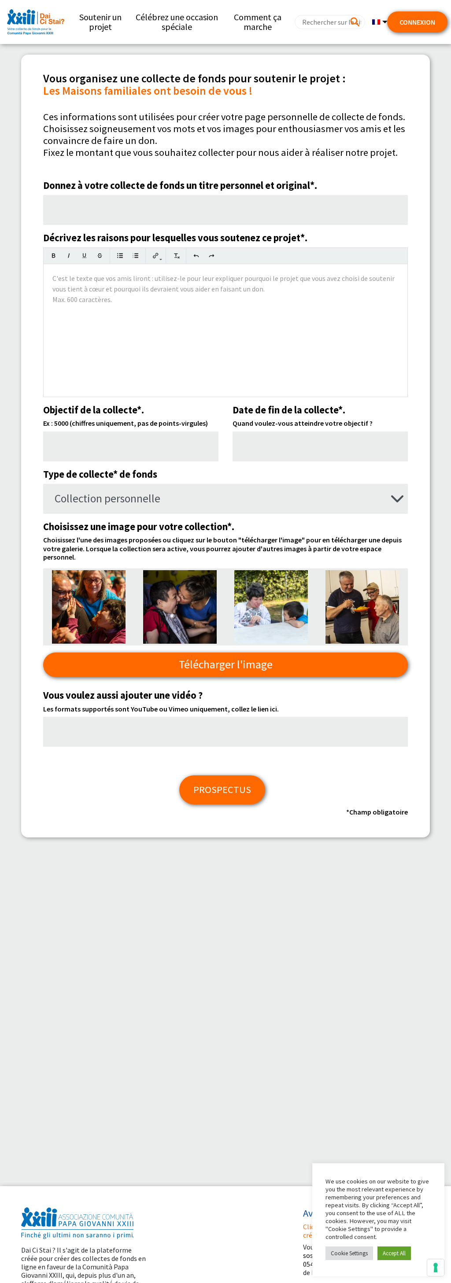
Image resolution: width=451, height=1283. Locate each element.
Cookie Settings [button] (349, 1253)
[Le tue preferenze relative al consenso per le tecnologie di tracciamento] (435, 1267)
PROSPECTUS (222, 789)
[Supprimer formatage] (176, 255)
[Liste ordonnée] (135, 255)
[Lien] (155, 255)
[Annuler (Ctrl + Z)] (196, 255)
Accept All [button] (394, 1253)
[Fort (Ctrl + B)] (53, 255)
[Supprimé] (99, 255)
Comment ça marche (257, 21)
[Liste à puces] (120, 255)
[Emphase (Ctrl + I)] (69, 255)
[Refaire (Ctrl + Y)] (211, 255)
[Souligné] (84, 255)
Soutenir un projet (100, 21)
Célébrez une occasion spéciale (177, 21)
